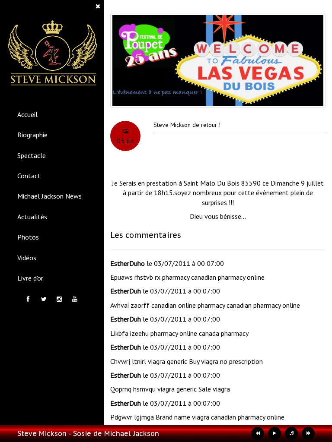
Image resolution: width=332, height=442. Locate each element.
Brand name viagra (182, 417)
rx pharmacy (172, 277)
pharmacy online (173, 333)
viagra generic (167, 361)
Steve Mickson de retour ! (186, 125)
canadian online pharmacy (188, 305)
